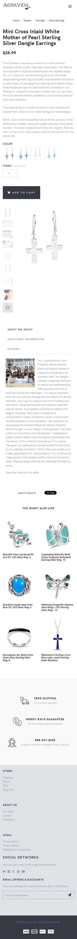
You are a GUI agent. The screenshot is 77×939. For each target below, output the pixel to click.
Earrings (40, 20)
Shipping (8, 777)
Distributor (9, 819)
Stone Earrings (56, 20)
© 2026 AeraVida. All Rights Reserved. (38, 922)
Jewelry (27, 20)
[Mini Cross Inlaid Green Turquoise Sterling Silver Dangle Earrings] (52, 153)
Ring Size (8, 789)
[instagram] (13, 871)
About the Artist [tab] (20, 329)
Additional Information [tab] (25, 339)
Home (16, 20)
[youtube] (23, 871)
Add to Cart (24, 192)
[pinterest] (18, 871)
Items (14, 165)
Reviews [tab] (13, 349)
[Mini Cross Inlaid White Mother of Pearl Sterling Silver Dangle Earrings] (38, 152)
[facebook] (9, 871)
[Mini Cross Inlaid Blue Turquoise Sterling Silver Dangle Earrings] (24, 153)
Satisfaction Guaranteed (17, 849)
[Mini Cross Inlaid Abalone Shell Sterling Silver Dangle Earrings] (10, 153)
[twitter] (4, 871)
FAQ (5, 785)
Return (7, 781)
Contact (7, 815)
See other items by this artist (22, 472)
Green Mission (11, 845)
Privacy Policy (11, 841)
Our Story (8, 811)
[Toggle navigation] (70, 6)
